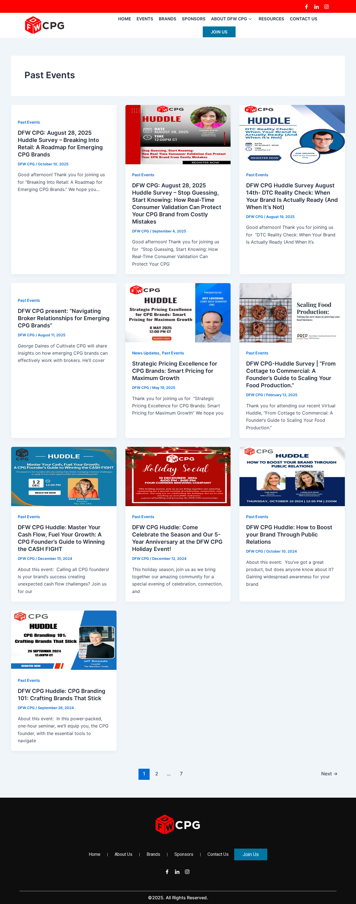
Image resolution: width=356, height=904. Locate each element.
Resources (271, 18)
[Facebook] (306, 6)
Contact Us (303, 18)
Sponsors (194, 18)
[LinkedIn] (316, 6)
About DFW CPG (229, 18)
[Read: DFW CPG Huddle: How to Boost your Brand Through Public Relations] (292, 476)
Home (124, 18)
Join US (219, 32)
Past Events (29, 122)
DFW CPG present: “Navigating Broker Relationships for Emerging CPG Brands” (64, 318)
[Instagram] (326, 6)
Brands (167, 18)
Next (329, 773)
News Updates (145, 353)
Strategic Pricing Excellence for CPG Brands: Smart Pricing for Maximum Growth (174, 370)
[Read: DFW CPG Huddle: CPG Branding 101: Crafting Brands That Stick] (64, 640)
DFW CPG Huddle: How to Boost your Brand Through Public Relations (289, 534)
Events (145, 18)
